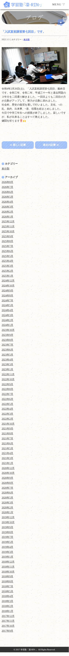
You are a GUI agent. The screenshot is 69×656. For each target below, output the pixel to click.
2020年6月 (7, 492)
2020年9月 (7, 478)
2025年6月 (7, 251)
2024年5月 (7, 305)
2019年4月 (7, 547)
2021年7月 (7, 438)
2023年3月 (7, 364)
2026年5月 (7, 196)
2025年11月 (8, 226)
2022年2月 (7, 418)
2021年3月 (7, 458)
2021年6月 (7, 443)
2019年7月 (7, 537)
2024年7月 (7, 300)
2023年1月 (7, 369)
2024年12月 (8, 280)
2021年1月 (7, 463)
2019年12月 (8, 517)
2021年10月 (8, 423)
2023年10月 (8, 330)
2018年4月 (7, 596)
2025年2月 (7, 271)
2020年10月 (8, 473)
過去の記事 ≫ (51, 145)
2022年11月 (8, 374)
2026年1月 (7, 216)
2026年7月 (7, 187)
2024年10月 (8, 285)
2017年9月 (7, 630)
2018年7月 (7, 586)
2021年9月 (7, 428)
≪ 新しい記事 (18, 145)
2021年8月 (7, 433)
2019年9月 (7, 527)
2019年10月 (8, 522)
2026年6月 (7, 192)
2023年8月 (7, 340)
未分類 (26, 39)
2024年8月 (7, 295)
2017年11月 (8, 621)
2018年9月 (7, 576)
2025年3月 (7, 266)
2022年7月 (7, 394)
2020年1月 (7, 512)
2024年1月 (7, 325)
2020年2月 (7, 507)
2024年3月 (7, 315)
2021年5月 (7, 448)
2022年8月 (7, 389)
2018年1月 (7, 611)
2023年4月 (7, 359)
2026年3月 (7, 206)
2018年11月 (8, 566)
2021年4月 (7, 453)
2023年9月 (7, 335)
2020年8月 (7, 483)
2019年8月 (7, 532)
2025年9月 (7, 236)
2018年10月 (8, 571)
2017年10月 (8, 625)
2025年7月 (7, 246)
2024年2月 (7, 320)
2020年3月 (7, 502)
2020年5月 (7, 497)
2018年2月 (7, 606)
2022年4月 (7, 408)
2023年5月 (7, 354)
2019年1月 (7, 556)
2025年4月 (7, 261)
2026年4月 (7, 201)
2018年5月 (7, 591)
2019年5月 (7, 542)
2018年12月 (8, 561)
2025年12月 (8, 221)
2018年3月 (7, 601)
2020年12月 (8, 468)
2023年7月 (7, 344)
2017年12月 (8, 616)
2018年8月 (7, 581)
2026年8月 (7, 182)
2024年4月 (7, 310)
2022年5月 (7, 404)
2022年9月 (7, 384)
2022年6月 (7, 399)
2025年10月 (8, 231)
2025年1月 (7, 275)
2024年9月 (7, 290)
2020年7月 (7, 488)
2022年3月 (7, 413)
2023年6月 (7, 349)
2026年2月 (7, 211)
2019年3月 (7, 552)
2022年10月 (8, 379)
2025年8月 (7, 241)
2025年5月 (7, 256)
